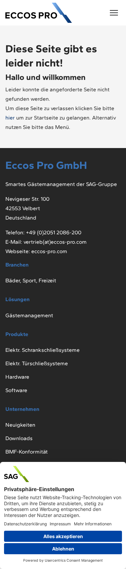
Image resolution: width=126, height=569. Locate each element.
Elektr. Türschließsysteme (36, 363)
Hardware (17, 377)
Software (16, 390)
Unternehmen (22, 409)
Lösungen (17, 299)
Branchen (17, 265)
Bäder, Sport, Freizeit (30, 280)
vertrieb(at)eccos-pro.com (55, 242)
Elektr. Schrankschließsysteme (42, 350)
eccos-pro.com (49, 251)
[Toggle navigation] (114, 12)
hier (10, 117)
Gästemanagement (29, 315)
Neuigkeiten (20, 425)
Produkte (16, 334)
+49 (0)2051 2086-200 (53, 232)
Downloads (19, 438)
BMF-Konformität (26, 451)
